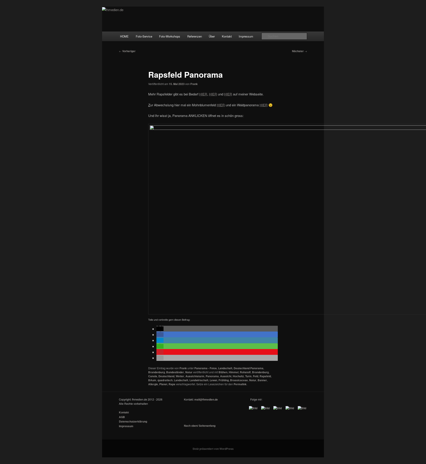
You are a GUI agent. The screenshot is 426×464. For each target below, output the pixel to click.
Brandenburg (156, 372)
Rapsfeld (265, 376)
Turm (248, 376)
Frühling (224, 380)
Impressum (246, 36)
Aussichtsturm (194, 376)
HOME (124, 36)
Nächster (299, 51)
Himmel (234, 372)
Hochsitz (238, 376)
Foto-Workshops (169, 36)
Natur (188, 372)
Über (212, 36)
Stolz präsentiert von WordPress (213, 449)
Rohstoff (245, 372)
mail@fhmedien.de (206, 399)
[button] (160, 328)
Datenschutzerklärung (133, 421)
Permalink (240, 384)
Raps (172, 384)
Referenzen (194, 36)
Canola (152, 376)
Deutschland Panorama (248, 368)
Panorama (212, 376)
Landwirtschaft (198, 380)
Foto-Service (144, 36)
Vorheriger (127, 51)
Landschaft (225, 368)
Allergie (153, 384)
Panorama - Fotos (205, 368)
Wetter (180, 376)
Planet (163, 384)
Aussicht (225, 376)
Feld (255, 376)
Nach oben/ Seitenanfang (199, 426)
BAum (152, 380)
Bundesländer (175, 372)
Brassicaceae (239, 380)
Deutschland (166, 376)
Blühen (223, 372)
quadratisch (165, 380)
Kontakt (227, 36)
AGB (122, 417)
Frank (194, 84)
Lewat (213, 380)
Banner (262, 380)
